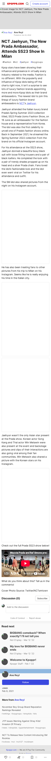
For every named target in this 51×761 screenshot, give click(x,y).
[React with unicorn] (20, 757)
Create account (40, 3)
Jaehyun (31, 103)
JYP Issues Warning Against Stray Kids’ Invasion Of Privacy (24, 724)
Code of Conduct (17, 618)
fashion (7, 62)
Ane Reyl (18, 32)
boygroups (37, 62)
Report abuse (35, 618)
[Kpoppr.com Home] (15, 3)
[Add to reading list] (33, 757)
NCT (21, 103)
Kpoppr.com (11, 750)
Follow (25, 682)
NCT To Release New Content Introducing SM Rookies (24, 738)
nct (15, 62)
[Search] (27, 3)
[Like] (7, 757)
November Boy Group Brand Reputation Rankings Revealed (21, 710)
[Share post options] (45, 757)
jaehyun (24, 62)
